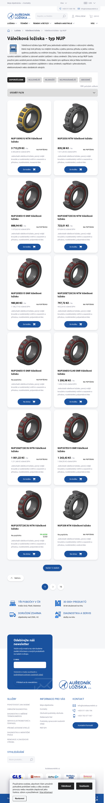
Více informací (45, 792)
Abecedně (85, 80)
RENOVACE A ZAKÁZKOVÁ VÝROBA (17, 740)
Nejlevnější (34, 80)
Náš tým (43, 728)
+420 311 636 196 (85, 711)
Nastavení (19, 798)
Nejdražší (50, 80)
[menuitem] (12, 23)
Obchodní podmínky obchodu (51, 713)
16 (61, 587)
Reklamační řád (46, 717)
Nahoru (17, 578)
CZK (90, 3)
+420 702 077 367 (85, 716)
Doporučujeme (16, 80)
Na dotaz (26, 402)
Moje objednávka (14, 3)
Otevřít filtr (17, 93)
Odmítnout (66, 786)
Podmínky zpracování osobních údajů (52, 722)
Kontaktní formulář (85, 725)
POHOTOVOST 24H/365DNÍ (18, 705)
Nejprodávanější (68, 80)
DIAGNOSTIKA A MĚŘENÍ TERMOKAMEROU (17, 715)
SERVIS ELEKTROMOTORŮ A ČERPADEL (18, 722)
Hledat (64, 16)
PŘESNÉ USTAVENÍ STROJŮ (18, 728)
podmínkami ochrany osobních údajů (28, 675)
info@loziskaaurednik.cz (87, 706)
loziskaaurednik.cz (52, 768)
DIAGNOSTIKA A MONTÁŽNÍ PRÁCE (18, 733)
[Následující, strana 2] (53, 587)
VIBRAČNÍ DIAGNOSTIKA (17, 709)
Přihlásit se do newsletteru (26, 682)
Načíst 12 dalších (52, 568)
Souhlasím (84, 786)
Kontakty (27, 3)
